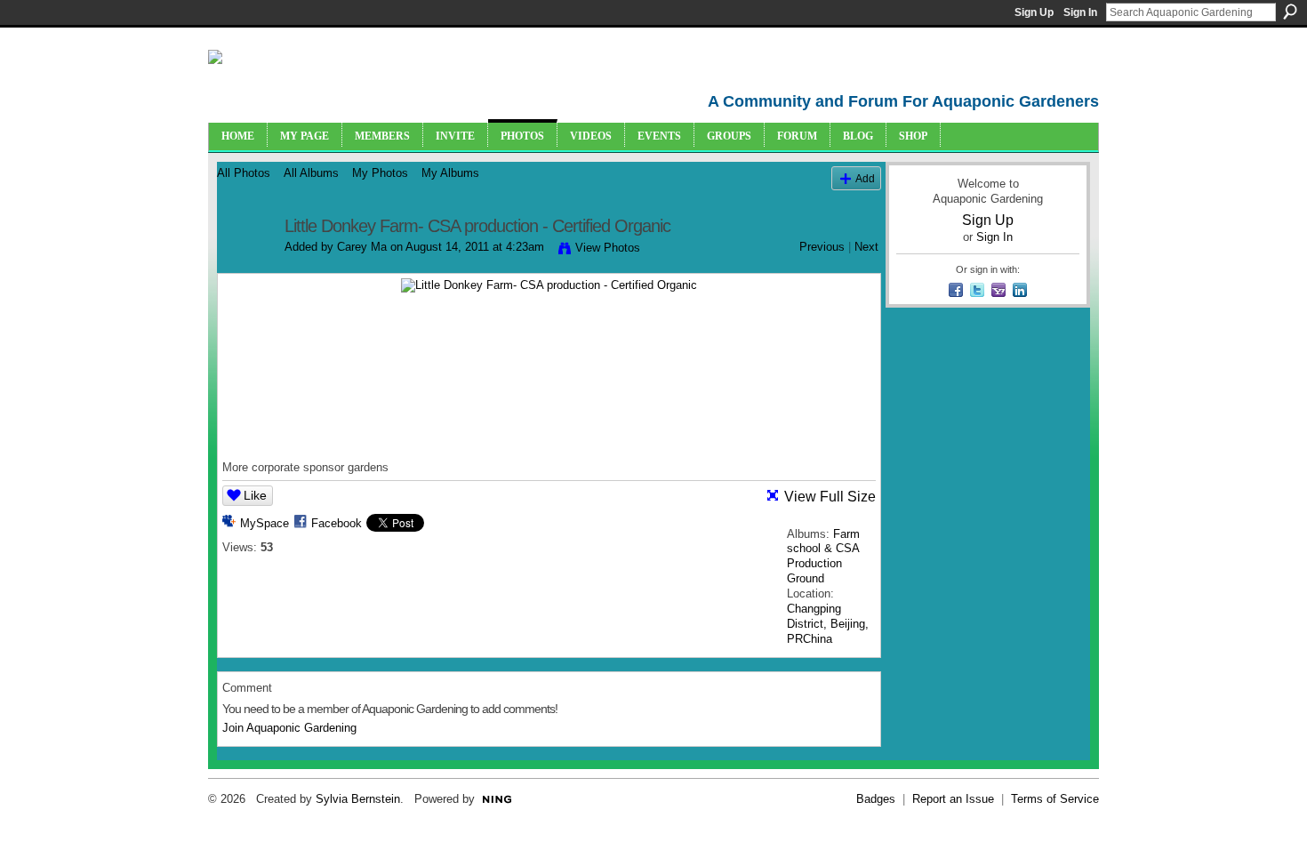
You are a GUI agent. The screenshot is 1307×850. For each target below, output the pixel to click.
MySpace (264, 523)
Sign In (1080, 12)
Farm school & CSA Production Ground (823, 556)
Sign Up (1034, 12)
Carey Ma (362, 246)
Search (1290, 12)
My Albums (450, 173)
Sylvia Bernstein (358, 799)
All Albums (311, 173)
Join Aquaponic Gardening (289, 727)
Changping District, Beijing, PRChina (828, 624)
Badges (875, 799)
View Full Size (830, 496)
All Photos (243, 173)
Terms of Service (1055, 799)
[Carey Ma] (245, 264)
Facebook (336, 523)
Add (865, 178)
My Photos (380, 173)
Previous (822, 246)
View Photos (607, 247)
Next (866, 246)
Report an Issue (953, 799)
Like (255, 495)
